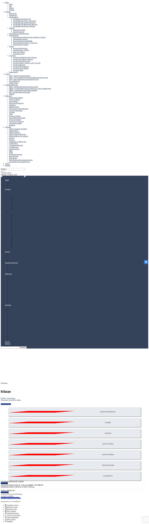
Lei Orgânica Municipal (16, 145)
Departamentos (14, 35)
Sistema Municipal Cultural (17, 118)
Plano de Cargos (13, 156)
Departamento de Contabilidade (22, 41)
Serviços (7, 74)
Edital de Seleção (14, 107)
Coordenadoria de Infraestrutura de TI (24, 23)
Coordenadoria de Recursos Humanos (24, 26)
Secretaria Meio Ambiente (21, 67)
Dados (11, 4)
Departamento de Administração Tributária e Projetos (29, 37)
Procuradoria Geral (18, 54)
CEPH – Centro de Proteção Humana (19, 76)
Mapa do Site (13, 13)
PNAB (10, 151)
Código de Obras (14, 131)
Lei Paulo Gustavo (14, 149)
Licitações (12, 112)
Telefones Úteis (13, 83)
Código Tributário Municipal (17, 134)
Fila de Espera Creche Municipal (18, 109)
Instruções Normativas (16, 110)
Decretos (11, 138)
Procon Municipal (14, 81)
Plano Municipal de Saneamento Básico (21, 160)
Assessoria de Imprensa (20, 48)
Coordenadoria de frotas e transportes (24, 21)
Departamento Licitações (20, 45)
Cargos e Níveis (13, 101)
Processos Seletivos (15, 116)
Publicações (8, 96)
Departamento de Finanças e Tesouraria (25, 43)
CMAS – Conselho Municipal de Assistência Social (23, 87)
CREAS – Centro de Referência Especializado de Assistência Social (28, 78)
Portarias (12, 140)
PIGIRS (11, 153)
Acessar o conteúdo (7, 496)
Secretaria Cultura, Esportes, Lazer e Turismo (26, 63)
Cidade (7, 2)
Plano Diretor (13, 158)
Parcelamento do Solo (15, 154)
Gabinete (11, 28)
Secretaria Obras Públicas (21, 68)
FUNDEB (11, 94)
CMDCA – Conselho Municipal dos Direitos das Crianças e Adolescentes (30, 89)
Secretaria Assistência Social (21, 61)
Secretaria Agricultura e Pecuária (23, 59)
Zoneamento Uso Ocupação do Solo (19, 162)
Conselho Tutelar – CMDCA (21, 50)
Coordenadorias (13, 17)
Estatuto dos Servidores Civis (17, 142)
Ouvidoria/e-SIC (13, 72)
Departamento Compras (20, 39)
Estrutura (8, 12)
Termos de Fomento (15, 120)
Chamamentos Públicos (16, 98)
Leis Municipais (13, 147)
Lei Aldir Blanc (13, 143)
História (11, 8)
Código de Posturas (14, 132)
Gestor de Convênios (19, 52)
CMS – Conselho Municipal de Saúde (19, 92)
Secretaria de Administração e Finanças (25, 57)
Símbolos (11, 10)
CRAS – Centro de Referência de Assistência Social (24, 79)
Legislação (8, 127)
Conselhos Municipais (11, 85)
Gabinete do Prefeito (19, 30)
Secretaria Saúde (18, 70)
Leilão (11, 114)
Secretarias (12, 56)
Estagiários (12, 105)
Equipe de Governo (18, 32)
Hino (10, 6)
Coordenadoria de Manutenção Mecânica (25, 24)
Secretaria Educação (19, 65)
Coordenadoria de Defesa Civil (22, 19)
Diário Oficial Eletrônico (16, 103)
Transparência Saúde (15, 123)
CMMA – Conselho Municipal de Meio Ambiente (23, 90)
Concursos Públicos (14, 100)
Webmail (7, 165)
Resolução (12, 125)
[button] (74, 377)
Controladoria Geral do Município (19, 34)
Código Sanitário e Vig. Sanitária (18, 136)
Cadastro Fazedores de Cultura (18, 129)
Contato (7, 164)
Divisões (11, 46)
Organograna (13, 15)
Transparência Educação (16, 121)
